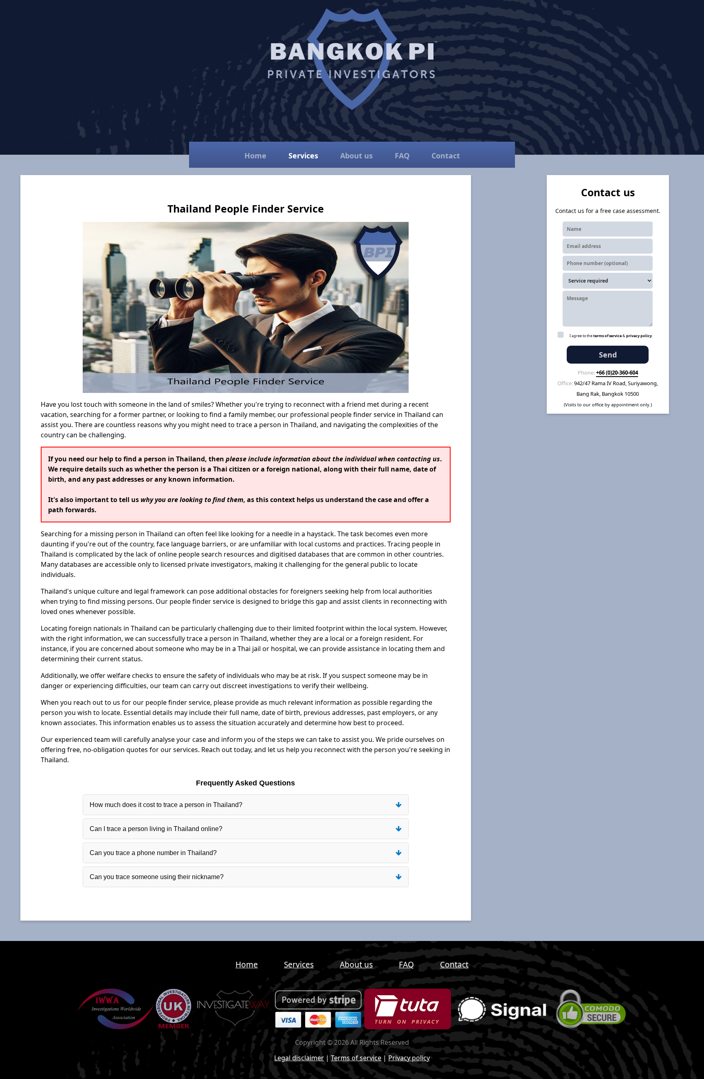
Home (255, 155)
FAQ (402, 155)
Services (303, 155)
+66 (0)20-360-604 (617, 372)
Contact (445, 155)
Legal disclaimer (299, 1057)
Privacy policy (409, 1057)
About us (356, 155)
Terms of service (356, 1057)
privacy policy (639, 335)
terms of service (607, 335)
